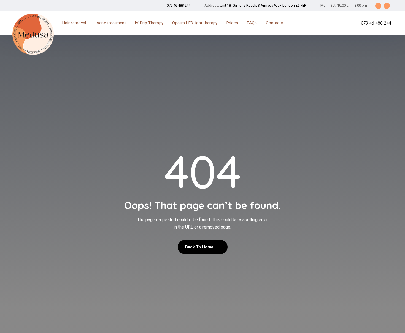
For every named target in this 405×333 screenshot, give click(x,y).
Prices (232, 22)
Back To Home (200, 247)
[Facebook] (378, 6)
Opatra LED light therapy (194, 22)
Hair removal (74, 22)
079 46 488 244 (178, 5)
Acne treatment (111, 22)
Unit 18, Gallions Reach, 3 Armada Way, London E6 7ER (263, 5)
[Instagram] (387, 6)
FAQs (252, 22)
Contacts (274, 22)
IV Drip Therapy (149, 22)
